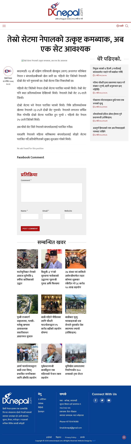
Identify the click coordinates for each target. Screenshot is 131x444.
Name (24, 211)
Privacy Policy (70, 437)
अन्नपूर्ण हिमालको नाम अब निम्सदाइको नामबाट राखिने (109, 130)
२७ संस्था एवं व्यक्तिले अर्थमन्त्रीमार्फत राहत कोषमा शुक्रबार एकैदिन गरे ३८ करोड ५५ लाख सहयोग (75, 280)
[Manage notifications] (124, 437)
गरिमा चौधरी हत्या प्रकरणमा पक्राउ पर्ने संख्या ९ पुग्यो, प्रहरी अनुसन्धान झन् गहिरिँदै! (109, 86)
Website (68, 211)
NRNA (40, 403)
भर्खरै (121, 26)
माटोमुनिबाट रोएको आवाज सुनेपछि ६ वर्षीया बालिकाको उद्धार (26, 278)
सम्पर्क (82, 437)
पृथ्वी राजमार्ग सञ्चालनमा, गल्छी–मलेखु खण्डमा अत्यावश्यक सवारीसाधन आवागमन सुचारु (26, 327)
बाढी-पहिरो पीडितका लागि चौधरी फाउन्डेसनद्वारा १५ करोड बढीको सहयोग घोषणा (51, 325)
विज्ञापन (58, 437)
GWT (94, 440)
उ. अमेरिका (42, 399)
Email (46, 211)
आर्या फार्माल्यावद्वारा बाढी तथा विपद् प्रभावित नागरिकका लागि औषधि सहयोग (26, 372)
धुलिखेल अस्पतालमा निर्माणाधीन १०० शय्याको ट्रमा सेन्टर (74, 370)
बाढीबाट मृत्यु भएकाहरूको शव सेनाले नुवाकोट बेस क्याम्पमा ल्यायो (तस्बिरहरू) (74, 325)
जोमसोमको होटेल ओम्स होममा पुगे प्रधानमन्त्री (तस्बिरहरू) (107, 116)
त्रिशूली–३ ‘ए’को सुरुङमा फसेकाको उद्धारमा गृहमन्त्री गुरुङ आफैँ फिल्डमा (50, 278)
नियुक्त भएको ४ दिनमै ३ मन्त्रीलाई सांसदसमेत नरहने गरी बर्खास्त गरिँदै (108, 70)
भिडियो (40, 407)
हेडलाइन (41, 411)
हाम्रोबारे (49, 437)
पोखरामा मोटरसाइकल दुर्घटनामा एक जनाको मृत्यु (108, 102)
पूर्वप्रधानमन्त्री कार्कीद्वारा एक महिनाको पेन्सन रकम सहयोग (51, 372)
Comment (26, 180)
